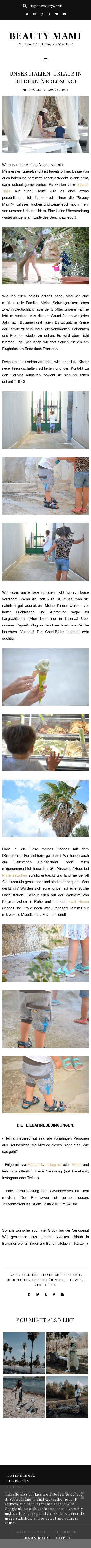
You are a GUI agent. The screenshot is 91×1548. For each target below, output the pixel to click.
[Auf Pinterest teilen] (54, 1294)
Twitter (76, 1165)
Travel (76, 1280)
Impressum (18, 1481)
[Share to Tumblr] (46, 1294)
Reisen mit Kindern (60, 1274)
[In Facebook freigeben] (29, 1294)
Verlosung (45, 1285)
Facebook (35, 1165)
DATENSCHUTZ (21, 1475)
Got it (63, 1537)
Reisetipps (17, 1280)
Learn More (36, 1537)
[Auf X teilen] (37, 1294)
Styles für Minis (49, 1280)
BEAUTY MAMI (45, 35)
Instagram (53, 1165)
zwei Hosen (79, 901)
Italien (29, 1274)
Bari (14, 1274)
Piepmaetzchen (14, 875)
